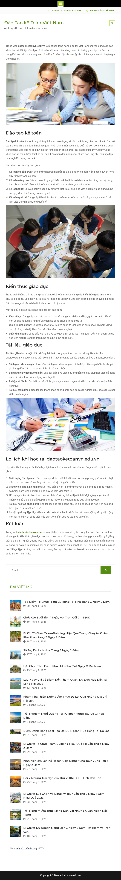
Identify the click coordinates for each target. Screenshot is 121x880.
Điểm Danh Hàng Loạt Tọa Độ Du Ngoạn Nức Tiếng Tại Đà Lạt (66, 730)
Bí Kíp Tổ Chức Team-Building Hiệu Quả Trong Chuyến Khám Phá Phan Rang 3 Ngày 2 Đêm (65, 635)
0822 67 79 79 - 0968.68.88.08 (66, 11)
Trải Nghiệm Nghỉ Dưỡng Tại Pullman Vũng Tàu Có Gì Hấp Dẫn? (63, 715)
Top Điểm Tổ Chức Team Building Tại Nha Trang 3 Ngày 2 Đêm (66, 601)
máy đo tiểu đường (26, 848)
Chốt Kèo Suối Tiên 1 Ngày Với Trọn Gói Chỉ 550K (56, 617)
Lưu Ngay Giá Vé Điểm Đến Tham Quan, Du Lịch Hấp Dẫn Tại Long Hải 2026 (65, 681)
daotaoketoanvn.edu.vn (31, 532)
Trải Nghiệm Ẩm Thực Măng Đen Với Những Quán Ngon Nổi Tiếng (65, 812)
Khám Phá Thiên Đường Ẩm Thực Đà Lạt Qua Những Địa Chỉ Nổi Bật (65, 698)
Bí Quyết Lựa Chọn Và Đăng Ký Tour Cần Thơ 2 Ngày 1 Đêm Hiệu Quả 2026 (63, 795)
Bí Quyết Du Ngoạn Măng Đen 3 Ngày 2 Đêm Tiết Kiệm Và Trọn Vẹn (66, 829)
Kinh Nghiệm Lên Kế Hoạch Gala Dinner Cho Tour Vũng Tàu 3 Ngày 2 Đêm (65, 762)
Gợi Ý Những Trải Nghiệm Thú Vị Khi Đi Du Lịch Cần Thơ (62, 778)
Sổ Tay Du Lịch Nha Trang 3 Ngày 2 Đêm (51, 650)
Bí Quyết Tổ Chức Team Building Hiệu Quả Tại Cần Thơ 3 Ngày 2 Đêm (66, 745)
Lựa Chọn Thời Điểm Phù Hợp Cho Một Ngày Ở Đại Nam (62, 666)
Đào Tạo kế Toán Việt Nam (34, 22)
